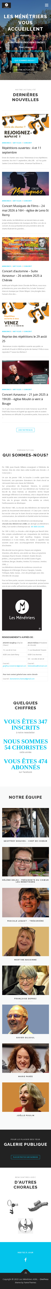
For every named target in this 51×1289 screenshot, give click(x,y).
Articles (17, 137)
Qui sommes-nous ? (25, 54)
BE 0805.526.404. (37, 520)
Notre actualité (25, 63)
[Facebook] (25, 1253)
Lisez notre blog (25, 424)
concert (28, 137)
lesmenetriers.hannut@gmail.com (22, 672)
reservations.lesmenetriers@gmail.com (27, 44)
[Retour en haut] (25, 1266)
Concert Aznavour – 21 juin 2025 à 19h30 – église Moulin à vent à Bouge (25, 392)
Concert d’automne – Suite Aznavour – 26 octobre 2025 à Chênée (22, 269)
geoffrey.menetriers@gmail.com (14, 659)
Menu (46, 5)
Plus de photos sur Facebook (25, 1151)
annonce (6, 137)
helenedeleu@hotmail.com (37, 659)
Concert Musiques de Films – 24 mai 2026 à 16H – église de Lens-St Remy (25, 204)
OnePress (44, 1273)
